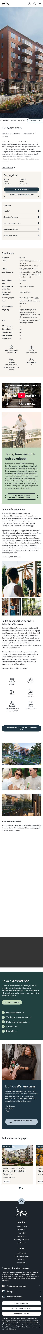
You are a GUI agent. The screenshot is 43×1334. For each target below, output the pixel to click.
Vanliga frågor (22, 1236)
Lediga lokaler (22, 1253)
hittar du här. (12, 1329)
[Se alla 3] (32, 607)
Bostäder (13, 120)
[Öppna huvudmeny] (39, 3)
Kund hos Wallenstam (21, 1256)
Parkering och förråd (21, 1239)
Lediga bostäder (21, 1226)
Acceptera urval (21, 1314)
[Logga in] (29, 3)
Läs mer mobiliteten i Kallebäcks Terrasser (20, 496)
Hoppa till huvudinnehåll (12, 4)
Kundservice (21, 1243)
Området (6, 120)
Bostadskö (21, 1229)
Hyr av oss (21, 120)
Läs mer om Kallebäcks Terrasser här (21, 728)
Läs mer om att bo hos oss (20, 1122)
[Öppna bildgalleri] (21, 754)
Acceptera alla (21, 1303)
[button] (21, 579)
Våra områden (21, 1262)
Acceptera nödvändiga (21, 1308)
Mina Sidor (21, 1233)
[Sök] (34, 3)
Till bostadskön (11, 1002)
